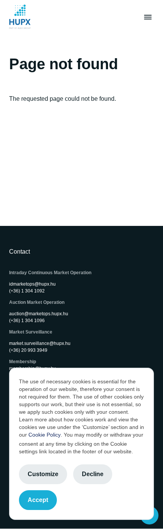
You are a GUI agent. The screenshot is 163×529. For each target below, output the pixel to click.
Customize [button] (43, 474)
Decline (92, 474)
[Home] (20, 17)
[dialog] (81, 444)
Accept (38, 500)
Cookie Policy (44, 435)
